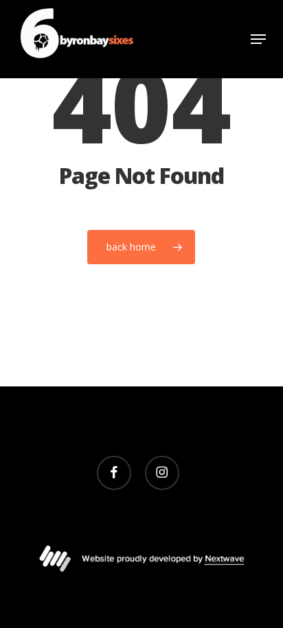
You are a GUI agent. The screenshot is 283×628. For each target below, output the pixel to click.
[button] (258, 39)
